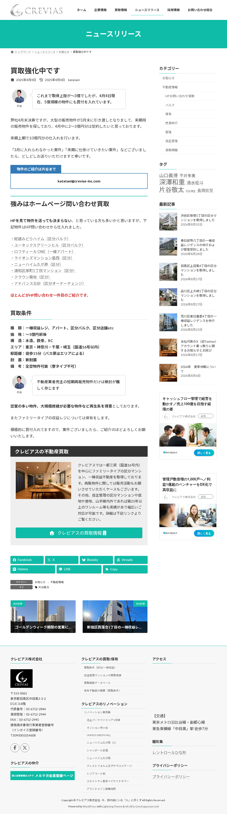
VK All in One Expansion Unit (142, 806)
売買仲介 (171, 123)
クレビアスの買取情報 (79, 533)
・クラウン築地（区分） (31, 277)
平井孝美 (188, 175)
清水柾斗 (195, 182)
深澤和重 (172, 182)
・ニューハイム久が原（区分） (36, 264)
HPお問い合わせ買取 (179, 96)
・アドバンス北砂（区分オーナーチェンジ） (48, 283)
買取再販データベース (97, 682)
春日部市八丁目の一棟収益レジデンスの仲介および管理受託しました (198, 245)
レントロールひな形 (169, 752)
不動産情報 (57, 582)
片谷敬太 (44, 587)
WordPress (89, 806)
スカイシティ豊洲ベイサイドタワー (108, 781)
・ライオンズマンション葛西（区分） (42, 258)
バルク (170, 105)
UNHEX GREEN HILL (99, 735)
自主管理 (171, 141)
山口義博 (168, 175)
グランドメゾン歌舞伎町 (101, 789)
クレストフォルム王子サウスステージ (109, 765)
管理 (168, 132)
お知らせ (40, 582)
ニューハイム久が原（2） (102, 742)
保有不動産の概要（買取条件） (102, 690)
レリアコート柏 (96, 773)
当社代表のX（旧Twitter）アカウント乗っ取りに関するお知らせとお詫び (199, 346)
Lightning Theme (112, 806)
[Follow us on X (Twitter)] (24, 747)
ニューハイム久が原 (99, 758)
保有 (168, 114)
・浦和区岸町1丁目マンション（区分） (43, 270)
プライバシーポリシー (171, 776)
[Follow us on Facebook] (14, 747)
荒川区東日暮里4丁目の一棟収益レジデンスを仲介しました (199, 320)
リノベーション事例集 (97, 712)
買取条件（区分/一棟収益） (100, 667)
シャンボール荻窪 (97, 750)
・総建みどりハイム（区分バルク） (40, 238)
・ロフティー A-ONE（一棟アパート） (43, 251)
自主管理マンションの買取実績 (102, 675)
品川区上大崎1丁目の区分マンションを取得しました (199, 295)
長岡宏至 (205, 190)
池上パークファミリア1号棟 (103, 720)
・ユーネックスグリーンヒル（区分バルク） (47, 245)
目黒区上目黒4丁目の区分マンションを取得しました (199, 270)
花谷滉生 (191, 190)
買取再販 (171, 150)
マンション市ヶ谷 (97, 727)
